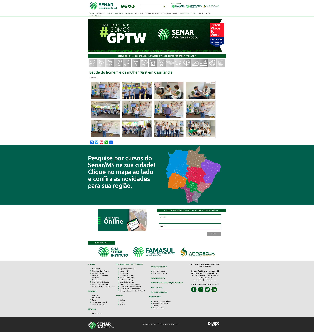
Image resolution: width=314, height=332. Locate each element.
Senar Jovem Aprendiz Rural (130, 289)
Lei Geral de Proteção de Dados (103, 286)
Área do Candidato (160, 273)
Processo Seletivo (188, 13)
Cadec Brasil (124, 273)
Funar (94, 300)
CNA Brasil (96, 298)
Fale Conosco (95, 15)
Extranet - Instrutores (160, 303)
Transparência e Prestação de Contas (161, 13)
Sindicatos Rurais (98, 304)
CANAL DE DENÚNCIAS (159, 292)
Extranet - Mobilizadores (162, 301)
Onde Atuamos (97, 280)
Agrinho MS (124, 271)
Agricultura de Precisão (128, 269)
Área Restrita (204, 13)
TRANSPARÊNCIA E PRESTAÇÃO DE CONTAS (167, 283)
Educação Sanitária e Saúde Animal (132, 291)
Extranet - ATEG (159, 305)
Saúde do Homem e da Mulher (130, 286)
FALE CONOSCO (156, 287)
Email (162, 226)
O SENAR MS (97, 269)
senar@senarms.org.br (207, 280)
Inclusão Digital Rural (127, 277)
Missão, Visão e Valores (100, 271)
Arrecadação (96, 313)
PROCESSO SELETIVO (159, 267)
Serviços (129, 13)
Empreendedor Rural (127, 275)
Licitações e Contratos (100, 275)
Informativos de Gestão (100, 282)
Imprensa (139, 13)
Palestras (95, 277)
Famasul (95, 295)
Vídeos (122, 304)
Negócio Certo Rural (127, 282)
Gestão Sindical (158, 308)
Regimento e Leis (98, 273)
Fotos (122, 302)
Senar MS (100, 13)
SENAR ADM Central (99, 302)
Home (92, 13)
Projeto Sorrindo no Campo (130, 284)
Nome (163, 217)
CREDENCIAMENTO (158, 278)
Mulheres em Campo (127, 280)
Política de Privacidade (100, 284)
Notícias (122, 300)
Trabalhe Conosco (115, 13)
